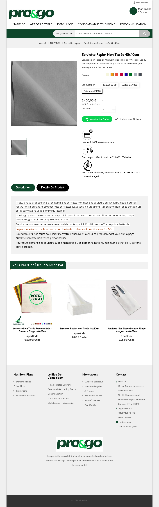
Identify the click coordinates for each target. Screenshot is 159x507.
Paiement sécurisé (93, 395)
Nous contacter (92, 400)
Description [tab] (23, 187)
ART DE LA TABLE (41, 24)
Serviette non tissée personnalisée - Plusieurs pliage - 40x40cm (32, 330)
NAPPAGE (19, 24)
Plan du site (90, 405)
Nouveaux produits (25, 395)
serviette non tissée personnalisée (46, 238)
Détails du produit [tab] (52, 187)
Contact (121, 375)
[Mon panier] (133, 11)
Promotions (21, 390)
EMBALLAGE (65, 24)
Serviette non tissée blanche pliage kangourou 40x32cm (126, 330)
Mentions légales (93, 386)
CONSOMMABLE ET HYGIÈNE (96, 24)
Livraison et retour (93, 381)
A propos (88, 391)
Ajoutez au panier (97, 119)
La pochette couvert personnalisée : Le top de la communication (62, 389)
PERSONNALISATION (133, 24)
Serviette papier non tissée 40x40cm (79, 328)
